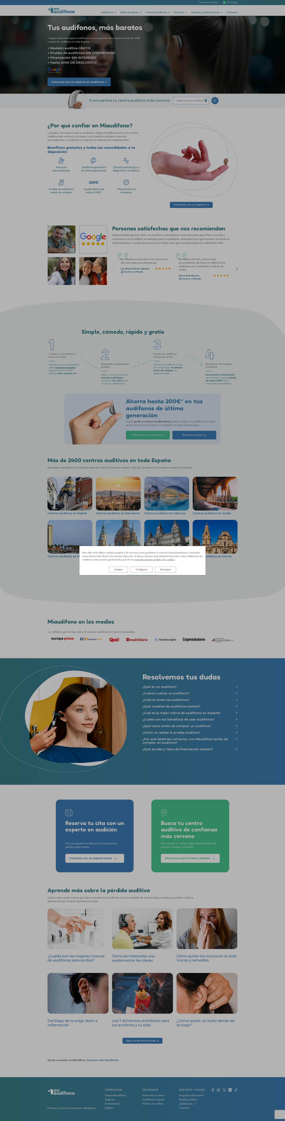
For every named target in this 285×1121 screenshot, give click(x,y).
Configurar (141, 569)
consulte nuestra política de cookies (154, 559)
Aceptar (118, 569)
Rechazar (165, 569)
